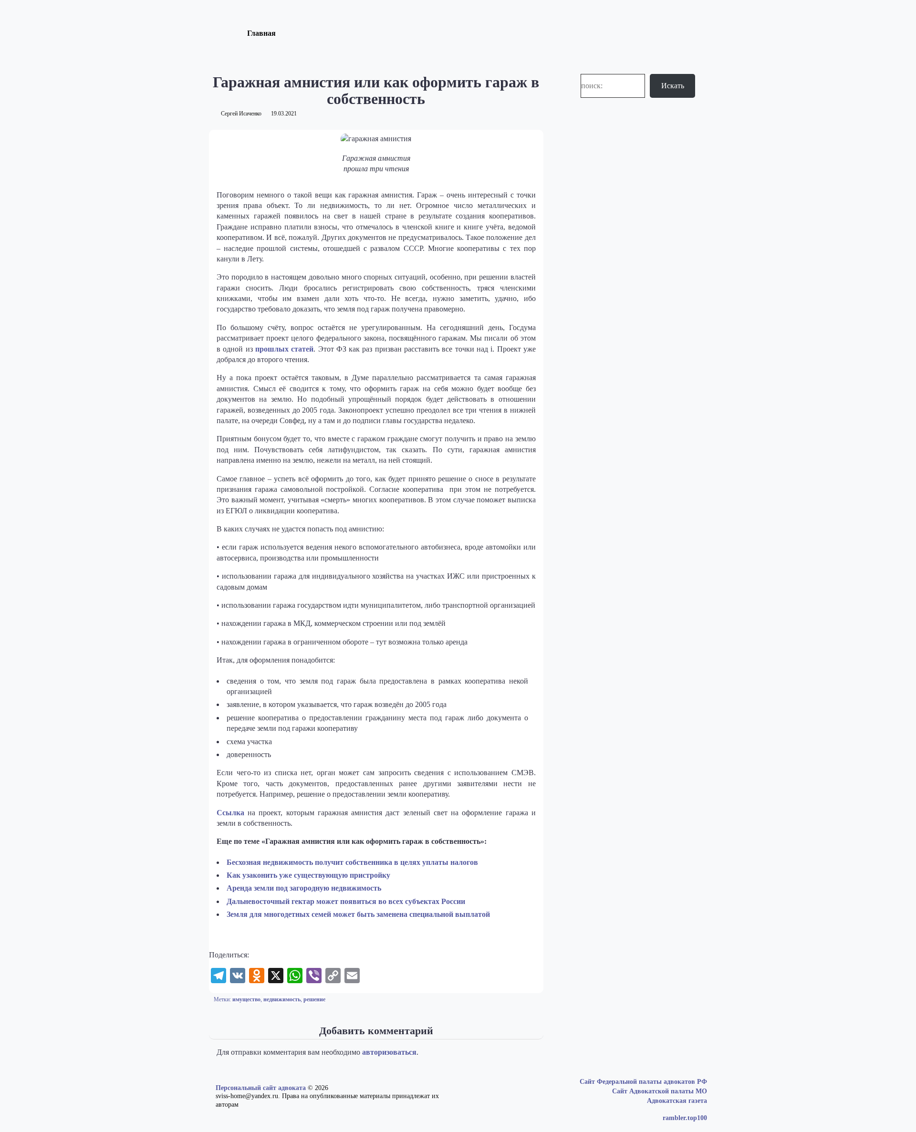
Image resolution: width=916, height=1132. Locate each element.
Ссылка (230, 813)
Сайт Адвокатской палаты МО (659, 1091)
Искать (672, 86)
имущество (246, 999)
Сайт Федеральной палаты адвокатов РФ (643, 1081)
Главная (261, 33)
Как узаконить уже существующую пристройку (308, 875)
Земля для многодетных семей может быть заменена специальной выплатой (358, 914)
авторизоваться (389, 1052)
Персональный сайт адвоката (261, 1087)
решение (314, 999)
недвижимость (282, 999)
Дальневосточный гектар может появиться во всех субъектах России (346, 901)
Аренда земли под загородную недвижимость (304, 888)
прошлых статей (284, 349)
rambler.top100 (685, 1118)
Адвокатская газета (677, 1100)
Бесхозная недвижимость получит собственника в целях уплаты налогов (352, 862)
